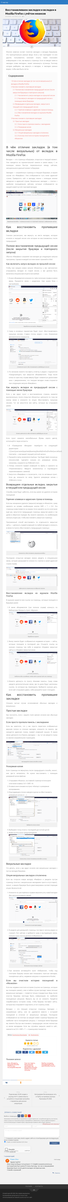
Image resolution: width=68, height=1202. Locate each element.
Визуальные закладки (22, 130)
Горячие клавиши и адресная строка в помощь (34, 110)
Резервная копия (23, 127)
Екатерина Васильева (19, 1035)
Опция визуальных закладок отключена (31, 133)
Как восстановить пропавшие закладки (26, 118)
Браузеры (8, 16)
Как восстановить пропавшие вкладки (26, 87)
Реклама (28, 1186)
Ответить (57, 1173)
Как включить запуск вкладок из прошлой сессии (35, 95)
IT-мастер (4, 2)
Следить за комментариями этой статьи (16, 1142)
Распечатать (34, 1035)
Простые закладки (21, 121)
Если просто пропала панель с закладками (32, 124)
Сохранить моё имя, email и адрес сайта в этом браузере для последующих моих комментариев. (31, 1139)
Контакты (39, 1186)
